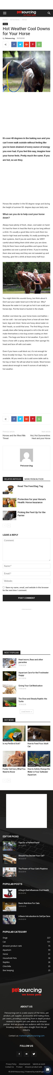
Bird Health (7, 740)
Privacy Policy (11, 1064)
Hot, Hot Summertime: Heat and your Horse (40, 437)
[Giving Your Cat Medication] (9, 689)
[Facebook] (19, 1054)
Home (5, 19)
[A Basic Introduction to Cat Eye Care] (9, 919)
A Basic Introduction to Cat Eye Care (34, 916)
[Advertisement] (26, 4)
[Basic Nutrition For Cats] (9, 906)
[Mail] (26, 1054)
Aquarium (31, 765)
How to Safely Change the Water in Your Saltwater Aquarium (39, 772)
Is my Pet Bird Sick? (11, 743)
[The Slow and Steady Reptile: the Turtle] (9, 702)
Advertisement (24, 1064)
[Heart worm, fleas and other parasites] (9, 663)
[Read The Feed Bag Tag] (9, 489)
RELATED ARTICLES (12, 479)
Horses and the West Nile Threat (14, 437)
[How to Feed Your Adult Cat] (39, 733)
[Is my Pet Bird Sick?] (14, 733)
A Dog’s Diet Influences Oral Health (33, 890)
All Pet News (14, 19)
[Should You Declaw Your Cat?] (9, 859)
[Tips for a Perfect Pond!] (9, 846)
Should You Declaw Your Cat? (31, 856)
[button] (49, 13)
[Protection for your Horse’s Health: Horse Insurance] (9, 502)
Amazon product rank (36, 740)
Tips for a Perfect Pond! (29, 843)
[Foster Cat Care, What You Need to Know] (14, 759)
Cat (5, 765)
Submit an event (39, 1064)
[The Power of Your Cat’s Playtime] (9, 872)
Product (19, 1067)
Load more (25, 711)
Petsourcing (10, 38)
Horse (24, 19)
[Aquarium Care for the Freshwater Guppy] (9, 676)
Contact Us (9, 1067)
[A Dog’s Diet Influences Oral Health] (9, 893)
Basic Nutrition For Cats (29, 903)
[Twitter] (34, 1054)
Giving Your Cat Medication (30, 686)
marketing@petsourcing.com (31, 1035)
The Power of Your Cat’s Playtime (33, 869)
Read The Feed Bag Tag (30, 486)
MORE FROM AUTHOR (34, 479)
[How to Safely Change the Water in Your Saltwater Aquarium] (39, 759)
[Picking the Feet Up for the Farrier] (9, 515)
